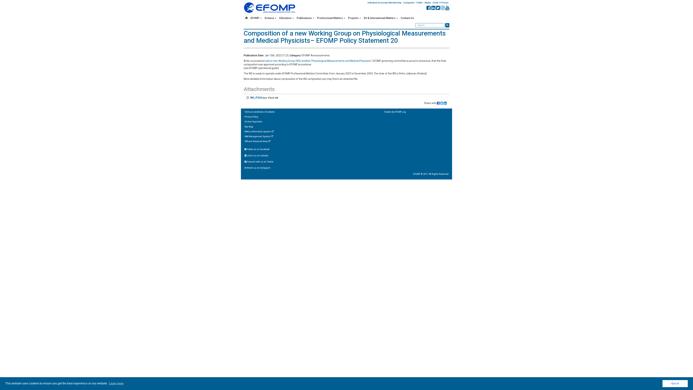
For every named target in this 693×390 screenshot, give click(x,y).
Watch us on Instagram (258, 168)
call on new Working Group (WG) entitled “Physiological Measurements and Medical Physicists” (318, 60)
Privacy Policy (251, 117)
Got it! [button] (675, 383)
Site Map (249, 126)
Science (270, 18)
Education (285, 18)
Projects (353, 18)
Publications (304, 18)
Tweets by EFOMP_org (395, 112)
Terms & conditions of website (260, 112)
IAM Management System (258, 136)
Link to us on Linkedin (257, 155)
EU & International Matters (380, 18)
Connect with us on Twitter (260, 162)
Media (428, 2)
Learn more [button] (116, 383)
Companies (409, 2)
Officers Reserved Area (256, 141)
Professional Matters (330, 18)
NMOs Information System (258, 131)
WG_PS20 (256, 97)
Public (420, 2)
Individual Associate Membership (384, 2)
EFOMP (255, 18)
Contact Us (407, 18)
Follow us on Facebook (257, 149)
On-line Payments (253, 121)
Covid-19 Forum (440, 2)
